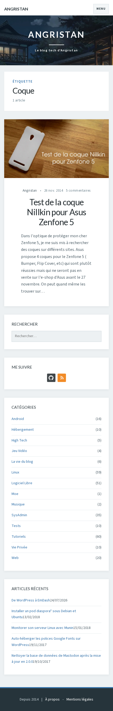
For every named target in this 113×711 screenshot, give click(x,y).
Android (18, 419)
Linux (15, 472)
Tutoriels (19, 536)
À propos (52, 699)
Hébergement (23, 429)
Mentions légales (79, 699)
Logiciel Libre (22, 483)
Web (15, 558)
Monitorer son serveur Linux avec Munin (42, 628)
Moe (15, 494)
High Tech (19, 440)
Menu (101, 9)
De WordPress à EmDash (31, 600)
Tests (16, 526)
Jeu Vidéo (19, 451)
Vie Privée (19, 547)
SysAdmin (19, 515)
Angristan (16, 8)
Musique (18, 504)
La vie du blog (22, 461)
